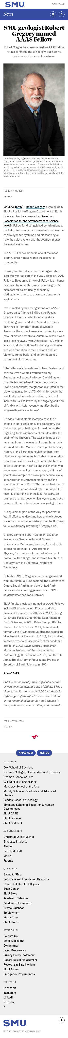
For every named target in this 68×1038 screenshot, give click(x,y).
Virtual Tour (10, 917)
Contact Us (10, 936)
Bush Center (11, 889)
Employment (11, 912)
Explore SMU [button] (58, 4)
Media (7, 856)
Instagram (9, 993)
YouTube (8, 1002)
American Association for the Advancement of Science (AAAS (31, 221)
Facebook (9, 988)
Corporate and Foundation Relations (26, 879)
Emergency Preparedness (19, 974)
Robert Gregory (35, 207)
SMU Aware (10, 969)
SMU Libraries (12, 818)
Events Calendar (13, 908)
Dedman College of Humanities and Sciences (31, 772)
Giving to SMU (12, 874)
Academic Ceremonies (17, 903)
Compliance (10, 945)
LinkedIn (8, 997)
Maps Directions (13, 941)
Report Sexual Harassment (20, 960)
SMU (19, 207)
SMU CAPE (10, 813)
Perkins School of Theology (20, 800)
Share (7, 196)
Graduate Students (15, 841)
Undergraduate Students (18, 837)
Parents (8, 860)
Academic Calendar (15, 898)
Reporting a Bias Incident (19, 964)
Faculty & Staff (12, 851)
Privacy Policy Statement (18, 955)
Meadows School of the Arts (21, 786)
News (8, 14)
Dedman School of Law (18, 777)
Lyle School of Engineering (20, 782)
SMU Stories (11, 922)
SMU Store (10, 893)
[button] (62, 1020)
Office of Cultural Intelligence (21, 884)
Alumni (7, 846)
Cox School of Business (18, 767)
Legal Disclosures (14, 950)
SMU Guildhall (12, 823)
